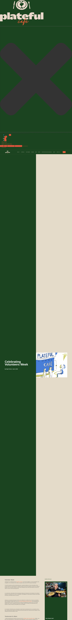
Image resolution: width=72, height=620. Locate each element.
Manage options (4, 141)
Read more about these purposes (7, 144)
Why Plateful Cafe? (50, 618)
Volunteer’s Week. (19, 581)
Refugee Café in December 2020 (29, 618)
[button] (36, 79)
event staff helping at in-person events (25, 601)
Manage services (4, 142)
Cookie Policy (4, 147)
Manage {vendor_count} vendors (7, 143)
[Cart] (64, 152)
